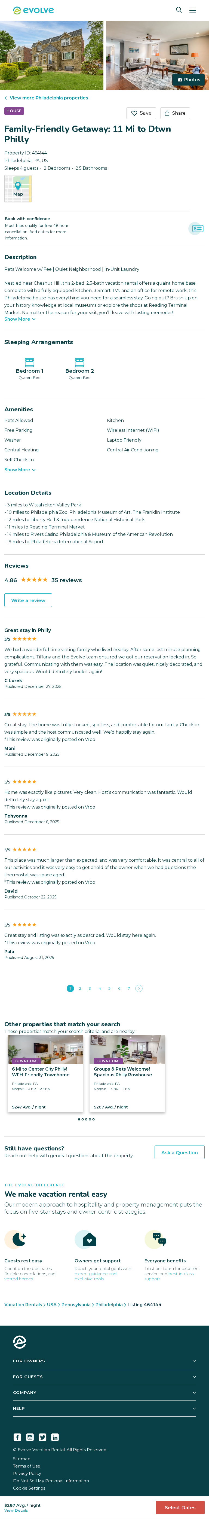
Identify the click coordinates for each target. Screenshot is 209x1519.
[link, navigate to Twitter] (42, 1436)
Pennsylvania (76, 1304)
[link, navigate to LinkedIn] (55, 1436)
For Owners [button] (29, 1360)
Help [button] (19, 1408)
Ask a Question (179, 1152)
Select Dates (180, 1507)
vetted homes (18, 1278)
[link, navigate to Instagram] (30, 1436)
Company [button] (24, 1392)
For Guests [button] (28, 1376)
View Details (16, 1510)
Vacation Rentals (23, 1304)
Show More (17, 319)
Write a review (28, 600)
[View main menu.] (192, 10)
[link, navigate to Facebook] (17, 1436)
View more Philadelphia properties (49, 98)
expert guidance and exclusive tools (95, 1276)
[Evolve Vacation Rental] (33, 11)
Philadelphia (109, 1304)
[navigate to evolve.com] (19, 1342)
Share (179, 113)
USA (52, 1304)
